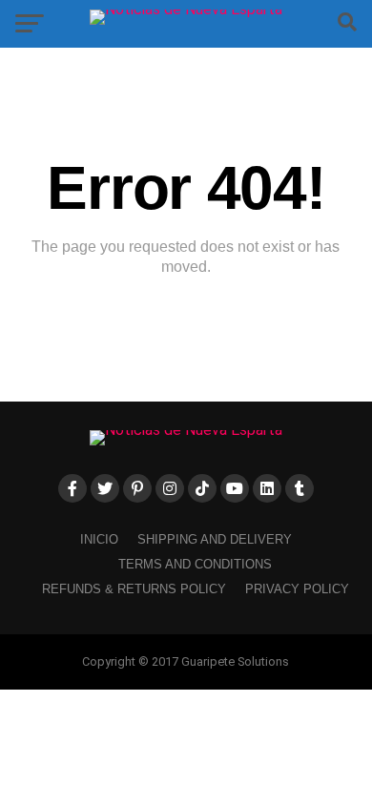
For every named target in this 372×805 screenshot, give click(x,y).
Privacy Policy (297, 589)
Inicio (99, 539)
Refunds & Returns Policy (134, 589)
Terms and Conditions (195, 564)
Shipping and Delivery (214, 539)
